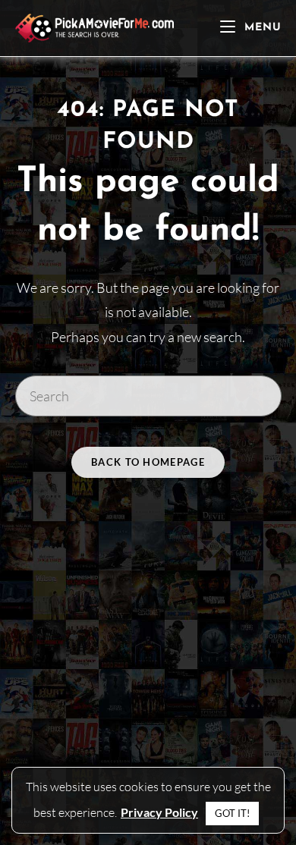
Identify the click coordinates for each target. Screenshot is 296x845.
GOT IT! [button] (232, 813)
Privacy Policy (159, 812)
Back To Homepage (148, 462)
